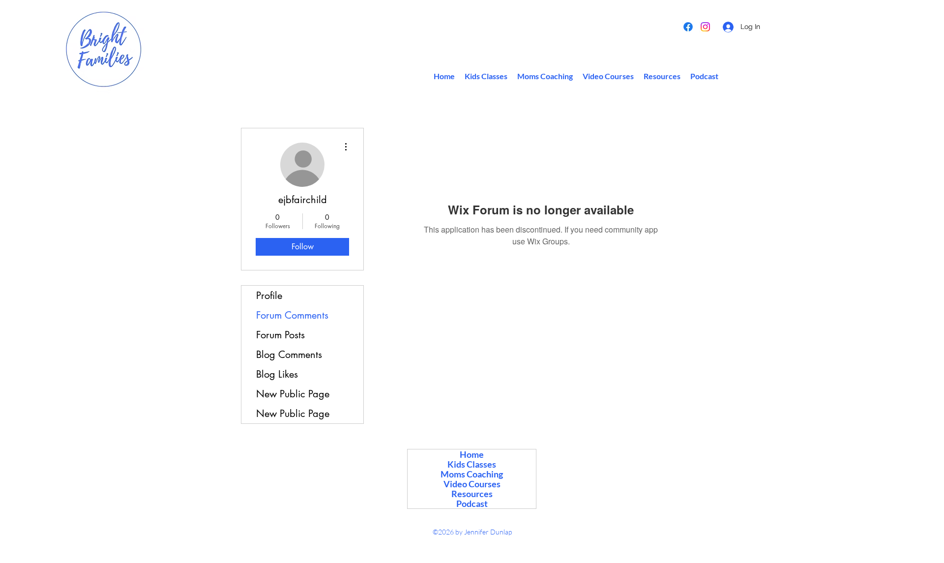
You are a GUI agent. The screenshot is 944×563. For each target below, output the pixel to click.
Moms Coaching (472, 474)
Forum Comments (292, 315)
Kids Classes (471, 464)
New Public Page (292, 393)
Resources (472, 494)
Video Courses (472, 484)
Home (472, 454)
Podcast (472, 503)
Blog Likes (277, 374)
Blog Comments (289, 354)
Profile (269, 295)
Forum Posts (280, 334)
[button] (662, 76)
